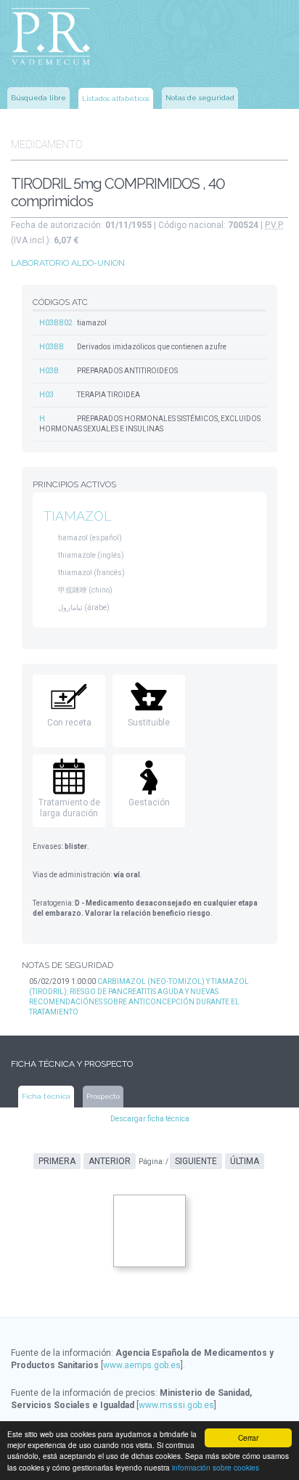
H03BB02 (56, 323)
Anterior (110, 1161)
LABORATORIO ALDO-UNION (68, 263)
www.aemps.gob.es (142, 1365)
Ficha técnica (46, 1096)
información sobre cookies (215, 1467)
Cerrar (248, 1437)
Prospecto (103, 1096)
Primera (56, 1161)
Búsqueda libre (38, 98)
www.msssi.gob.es (176, 1405)
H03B (49, 371)
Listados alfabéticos (116, 98)
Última (244, 1161)
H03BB (51, 347)
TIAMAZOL (78, 516)
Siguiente (196, 1161)
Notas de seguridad (199, 98)
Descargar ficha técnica (149, 1119)
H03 (46, 395)
